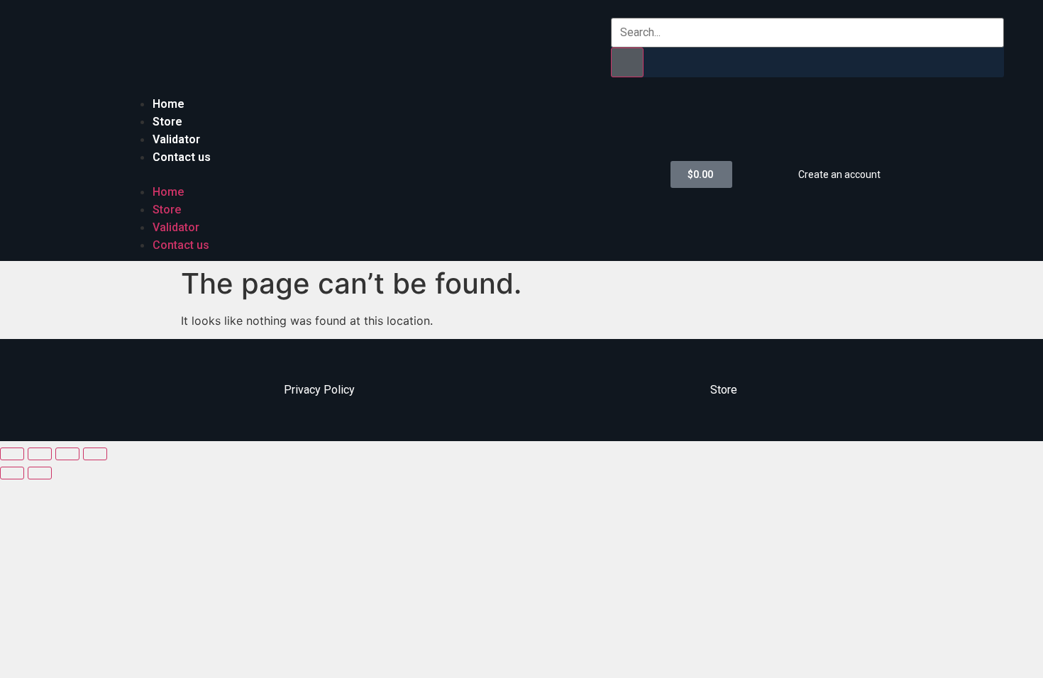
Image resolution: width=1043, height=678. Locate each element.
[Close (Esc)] (12, 454)
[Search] (627, 62)
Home (168, 104)
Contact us (182, 157)
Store (167, 121)
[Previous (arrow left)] (12, 473)
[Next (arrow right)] (40, 473)
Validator (176, 139)
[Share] (40, 454)
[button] (390, 174)
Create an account (839, 174)
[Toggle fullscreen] (67, 454)
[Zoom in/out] (95, 454)
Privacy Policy (319, 389)
